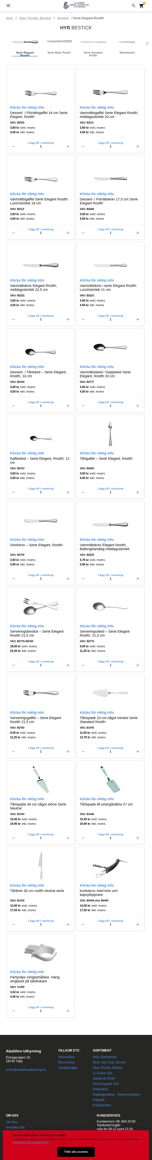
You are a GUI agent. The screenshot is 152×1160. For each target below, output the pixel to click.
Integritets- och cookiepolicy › (31, 1142)
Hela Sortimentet (104, 1057)
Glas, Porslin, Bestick (35, 18)
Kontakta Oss (15, 1127)
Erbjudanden (102, 1105)
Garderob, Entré (104, 1078)
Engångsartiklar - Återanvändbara (116, 1094)
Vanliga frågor (68, 1067)
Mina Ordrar (66, 1062)
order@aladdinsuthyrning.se (26, 1069)
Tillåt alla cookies (76, 1151)
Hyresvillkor (66, 1057)
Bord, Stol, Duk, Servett (109, 1062)
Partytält (98, 1100)
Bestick (63, 18)
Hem (9, 18)
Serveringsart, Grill (106, 1083)
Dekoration (100, 1089)
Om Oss (11, 1122)
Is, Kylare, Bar (102, 1073)
